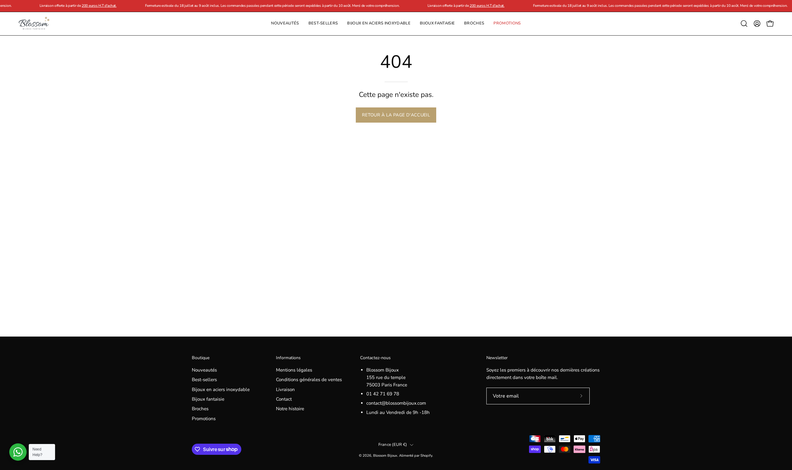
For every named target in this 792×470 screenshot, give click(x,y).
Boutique (200, 358)
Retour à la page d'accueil (396, 115)
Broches (200, 409)
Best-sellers (204, 379)
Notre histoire (290, 409)
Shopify (426, 455)
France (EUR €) (392, 444)
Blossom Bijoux (385, 455)
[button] (474, 23)
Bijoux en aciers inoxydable (221, 389)
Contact (284, 399)
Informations (288, 358)
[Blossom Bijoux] (34, 24)
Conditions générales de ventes (309, 379)
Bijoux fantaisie (208, 399)
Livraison (285, 389)
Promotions (204, 419)
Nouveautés (204, 370)
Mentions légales (294, 370)
